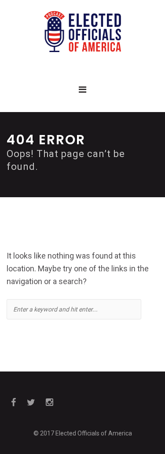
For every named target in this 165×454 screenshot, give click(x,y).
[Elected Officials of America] (82, 31)
